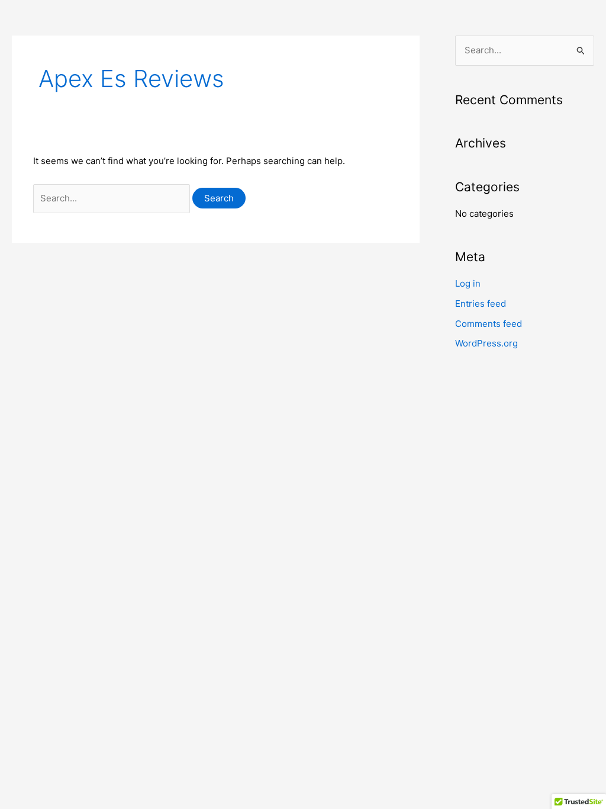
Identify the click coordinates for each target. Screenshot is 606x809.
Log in (468, 283)
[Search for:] (112, 198)
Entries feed (480, 303)
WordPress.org (486, 343)
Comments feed (488, 323)
